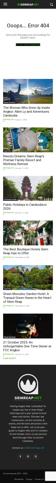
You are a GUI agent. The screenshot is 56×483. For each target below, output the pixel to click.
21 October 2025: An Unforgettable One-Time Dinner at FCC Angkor (27, 346)
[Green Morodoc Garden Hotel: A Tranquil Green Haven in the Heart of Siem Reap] (28, 277)
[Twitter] (36, 456)
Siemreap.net (8, 119)
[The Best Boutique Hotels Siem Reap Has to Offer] (28, 233)
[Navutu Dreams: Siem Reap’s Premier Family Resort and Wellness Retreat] (28, 139)
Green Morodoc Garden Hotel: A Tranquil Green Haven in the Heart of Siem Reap (27, 298)
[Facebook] (20, 456)
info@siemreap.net (34, 447)
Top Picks (7, 151)
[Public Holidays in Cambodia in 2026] (28, 188)
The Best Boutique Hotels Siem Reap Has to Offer (25, 251)
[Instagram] (28, 456)
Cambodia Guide (10, 199)
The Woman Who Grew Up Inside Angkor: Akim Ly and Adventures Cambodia (26, 111)
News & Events (9, 102)
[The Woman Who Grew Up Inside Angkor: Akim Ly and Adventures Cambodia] (28, 91)
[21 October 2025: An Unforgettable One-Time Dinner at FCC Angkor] (28, 326)
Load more (8, 358)
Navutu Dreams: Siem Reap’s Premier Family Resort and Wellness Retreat (23, 160)
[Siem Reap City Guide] (28, 386)
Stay (5, 244)
